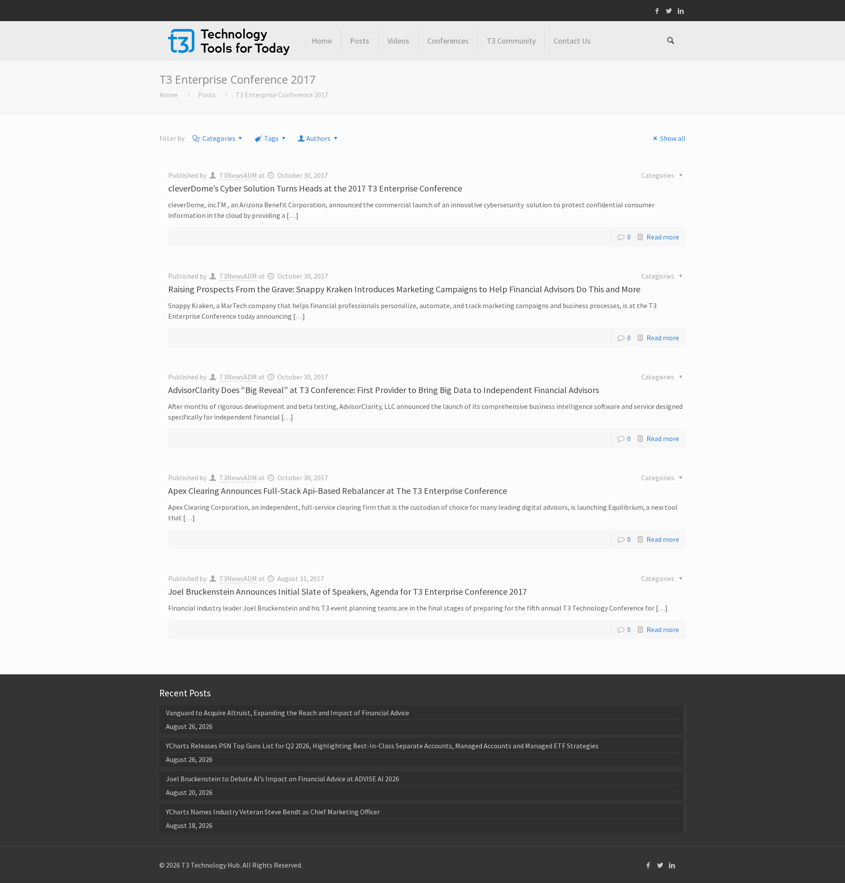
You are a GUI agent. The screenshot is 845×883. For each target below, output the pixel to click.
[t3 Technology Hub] (229, 41)
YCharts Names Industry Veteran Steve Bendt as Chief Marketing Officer (273, 811)
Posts (207, 94)
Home (168, 94)
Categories (218, 138)
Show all (672, 138)
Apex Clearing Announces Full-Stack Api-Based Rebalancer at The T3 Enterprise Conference (337, 490)
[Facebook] (657, 11)
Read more (663, 236)
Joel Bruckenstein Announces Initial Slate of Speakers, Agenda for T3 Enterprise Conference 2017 (347, 591)
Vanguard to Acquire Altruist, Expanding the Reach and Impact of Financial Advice (287, 712)
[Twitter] (669, 11)
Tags (271, 138)
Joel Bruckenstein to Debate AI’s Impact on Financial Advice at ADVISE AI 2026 (282, 778)
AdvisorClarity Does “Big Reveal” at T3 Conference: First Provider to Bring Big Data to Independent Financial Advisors (383, 389)
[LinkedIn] (681, 11)
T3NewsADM (238, 175)
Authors (318, 138)
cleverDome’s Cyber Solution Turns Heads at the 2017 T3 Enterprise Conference (315, 188)
